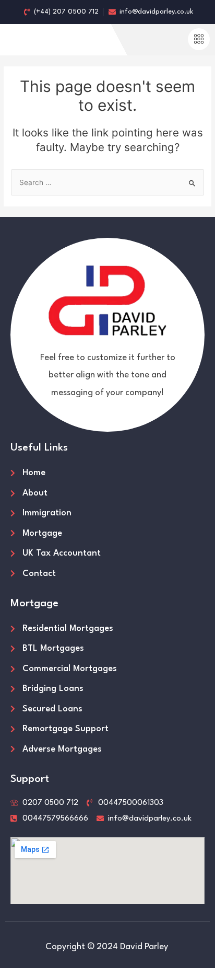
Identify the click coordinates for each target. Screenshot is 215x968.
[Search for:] (107, 182)
